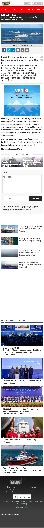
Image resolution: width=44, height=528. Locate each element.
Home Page (11, 487)
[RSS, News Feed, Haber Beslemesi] (19, 496)
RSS (33, 489)
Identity (11, 489)
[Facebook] (4, 50)
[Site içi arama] (41, 3)
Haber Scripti (20, 507)
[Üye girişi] (24, 496)
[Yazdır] (22, 50)
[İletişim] (37, 3)
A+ (41, 57)
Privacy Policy (11, 492)
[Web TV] (29, 3)
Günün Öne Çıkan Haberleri (10, 514)
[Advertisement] (22, 296)
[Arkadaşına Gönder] (18, 50)
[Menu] (26, 3)
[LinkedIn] (13, 50)
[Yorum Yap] (27, 50)
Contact (33, 487)
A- (41, 60)
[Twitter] (9, 50)
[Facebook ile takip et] (15, 496)
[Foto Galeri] (33, 3)
